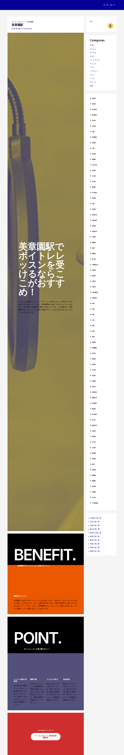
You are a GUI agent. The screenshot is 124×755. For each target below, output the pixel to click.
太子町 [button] (94, 497)
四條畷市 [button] (94, 348)
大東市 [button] (94, 370)
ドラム (92, 67)
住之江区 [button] (94, 165)
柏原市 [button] (94, 275)
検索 (91, 21)
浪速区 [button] (94, 198)
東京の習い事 (95, 529)
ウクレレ (93, 49)
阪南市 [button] (94, 408)
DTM (92, 45)
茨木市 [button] (94, 120)
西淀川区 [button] (94, 214)
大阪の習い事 (95, 544)
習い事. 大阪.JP (109, 5)
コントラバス (95, 60)
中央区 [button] (94, 181)
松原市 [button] (94, 431)
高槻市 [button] (94, 381)
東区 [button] (93, 331)
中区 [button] (93, 320)
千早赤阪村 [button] (95, 503)
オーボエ (93, 53)
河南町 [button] (94, 492)
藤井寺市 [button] (94, 425)
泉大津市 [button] (94, 109)
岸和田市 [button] (94, 298)
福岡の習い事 (95, 551)
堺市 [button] (93, 303)
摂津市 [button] (94, 359)
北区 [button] (93, 148)
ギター (92, 56)
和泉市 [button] (94, 104)
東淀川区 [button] (94, 231)
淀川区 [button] (94, 259)
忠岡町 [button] (94, 469)
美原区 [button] (94, 342)
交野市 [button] (94, 281)
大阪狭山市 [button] (95, 264)
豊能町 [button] (94, 475)
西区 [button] (93, 203)
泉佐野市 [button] (94, 115)
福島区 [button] (94, 242)
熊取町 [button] (94, 453)
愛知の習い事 (95, 540)
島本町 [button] (94, 486)
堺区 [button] (93, 314)
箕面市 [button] (94, 436)
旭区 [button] (93, 131)
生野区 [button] (94, 142)
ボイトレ (93, 82)
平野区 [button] (94, 237)
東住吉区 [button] (94, 220)
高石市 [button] (94, 375)
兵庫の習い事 (95, 547)
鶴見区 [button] (94, 187)
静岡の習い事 (95, 536)
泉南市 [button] (94, 364)
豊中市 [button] (94, 386)
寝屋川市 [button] (94, 397)
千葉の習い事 (95, 525)
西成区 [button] (94, 209)
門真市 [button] (94, 287)
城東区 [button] (94, 159)
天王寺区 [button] (94, 192)
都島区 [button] (94, 253)
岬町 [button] (93, 464)
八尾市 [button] (94, 447)
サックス (93, 64)
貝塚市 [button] (94, 270)
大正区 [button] (94, 176)
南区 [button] (93, 336)
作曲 (91, 86)
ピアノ (92, 75)
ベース (92, 78)
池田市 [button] (94, 98)
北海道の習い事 (95, 518)
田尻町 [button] (94, 458)
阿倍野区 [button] (94, 137)
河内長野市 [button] (95, 292)
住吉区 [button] (94, 170)
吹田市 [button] (94, 353)
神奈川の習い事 (95, 533)
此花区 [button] (94, 153)
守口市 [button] (94, 442)
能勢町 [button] (94, 481)
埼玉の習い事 (95, 522)
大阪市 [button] (94, 126)
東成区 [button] (94, 226)
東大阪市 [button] (94, 414)
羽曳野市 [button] (94, 403)
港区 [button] (93, 248)
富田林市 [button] (94, 392)
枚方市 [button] (94, 420)
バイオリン (94, 71)
